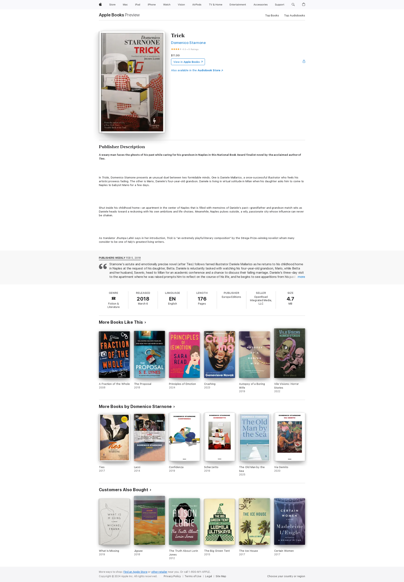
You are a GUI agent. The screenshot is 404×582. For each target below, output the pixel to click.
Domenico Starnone (188, 42)
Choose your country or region (286, 576)
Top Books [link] (272, 15)
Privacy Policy (172, 576)
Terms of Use (193, 576)
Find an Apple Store (136, 571)
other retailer (159, 571)
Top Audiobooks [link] (294, 15)
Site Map (221, 576)
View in (186, 61)
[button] (293, 4)
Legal (208, 576)
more (301, 277)
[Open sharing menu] (304, 62)
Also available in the (195, 70)
